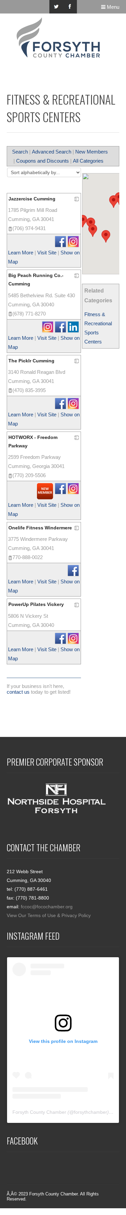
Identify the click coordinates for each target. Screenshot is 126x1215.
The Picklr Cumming (31, 360)
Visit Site (46, 252)
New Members (91, 152)
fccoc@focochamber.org (47, 906)
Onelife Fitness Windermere (40, 527)
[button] (93, 231)
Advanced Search (51, 152)
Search (20, 152)
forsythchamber (90, 1112)
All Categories (88, 161)
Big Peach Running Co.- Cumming (36, 279)
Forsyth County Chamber (39, 1112)
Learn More (20, 252)
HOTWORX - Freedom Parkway (32, 441)
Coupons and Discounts (42, 161)
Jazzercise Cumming (31, 198)
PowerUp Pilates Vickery (36, 604)
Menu (112, 7)
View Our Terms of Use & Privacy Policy (49, 915)
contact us (18, 692)
